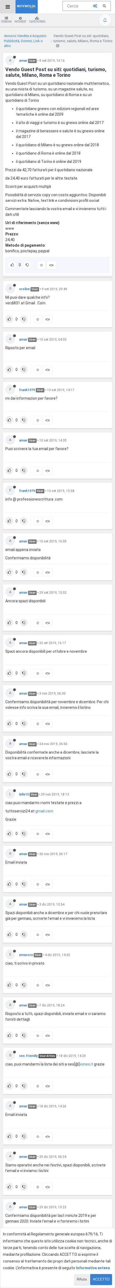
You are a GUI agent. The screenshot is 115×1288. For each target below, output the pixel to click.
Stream (6, 21)
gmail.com (44, 811)
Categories (37, 21)
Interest (20, 21)
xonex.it (86, 1064)
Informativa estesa (93, 1268)
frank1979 (27, 390)
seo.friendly (28, 1056)
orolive (24, 289)
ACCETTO (101, 1279)
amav (23, 61)
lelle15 (24, 794)
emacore (26, 955)
